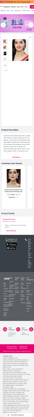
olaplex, (20, 383)
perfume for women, (13, 361)
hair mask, (22, 365)
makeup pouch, (13, 383)
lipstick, (5, 358)
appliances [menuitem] (18, 10)
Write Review (11, 231)
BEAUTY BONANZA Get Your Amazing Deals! (15, 2)
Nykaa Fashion (23, 295)
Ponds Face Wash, (16, 399)
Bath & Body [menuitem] (26, 10)
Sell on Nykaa (11, 304)
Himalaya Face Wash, (13, 396)
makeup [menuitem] (3, 10)
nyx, (15, 389)
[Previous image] (4, 70)
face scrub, (12, 392)
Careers (6, 288)
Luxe (27, 311)
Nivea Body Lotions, (13, 401)
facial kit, (22, 361)
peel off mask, (22, 390)
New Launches (23, 287)
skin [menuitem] (8, 10)
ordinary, (9, 369)
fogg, (19, 374)
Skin (27, 285)
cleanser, (11, 370)
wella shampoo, (11, 385)
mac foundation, (13, 381)
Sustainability (7, 302)
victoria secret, (12, 363)
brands (13, 7)
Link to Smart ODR (5, 314)
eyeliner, (15, 365)
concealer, (10, 360)
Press (5, 293)
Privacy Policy (23, 348)
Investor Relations (6, 309)
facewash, (10, 389)
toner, (14, 369)
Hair (27, 288)
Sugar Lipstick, (12, 403)
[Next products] (31, 189)
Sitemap (23, 302)
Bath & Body (28, 291)
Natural (28, 308)
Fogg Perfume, (14, 407)
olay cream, (13, 374)
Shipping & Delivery (11, 300)
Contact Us (11, 282)
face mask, (17, 360)
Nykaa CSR (5, 299)
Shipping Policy (23, 346)
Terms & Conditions (12, 346)
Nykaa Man (22, 291)
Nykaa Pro (22, 299)
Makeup (28, 283)
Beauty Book (17, 283)
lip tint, (23, 374)
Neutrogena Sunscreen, (17, 409)
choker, (21, 381)
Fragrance (29, 306)
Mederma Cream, (12, 394)
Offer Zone (22, 283)
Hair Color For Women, (13, 398)
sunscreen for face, (12, 378)
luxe (18, 7)
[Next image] (6, 70)
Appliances (29, 294)
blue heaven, (13, 390)
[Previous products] (2, 189)
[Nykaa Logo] (1, 6)
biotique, (24, 360)
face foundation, (15, 380)
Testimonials (7, 296)
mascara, (8, 372)
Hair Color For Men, (13, 410)
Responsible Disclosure (7, 305)
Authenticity (7, 291)
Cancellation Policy (12, 348)
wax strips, (13, 376)
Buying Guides (17, 291)
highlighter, (11, 358)
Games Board (17, 287)
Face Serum (13, 412)
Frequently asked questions (12, 287)
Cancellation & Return (12, 295)
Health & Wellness (28, 303)
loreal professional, (18, 372)
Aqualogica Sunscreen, (14, 405)
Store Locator (11, 291)
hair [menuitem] (12, 10)
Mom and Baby (27, 298)
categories (6, 7)
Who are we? (5, 285)
